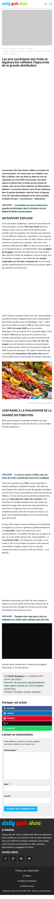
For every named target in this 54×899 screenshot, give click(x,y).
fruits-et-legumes (36, 685)
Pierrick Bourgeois (15, 676)
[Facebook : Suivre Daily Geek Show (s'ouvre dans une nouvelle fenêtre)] (5, 858)
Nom (7, 784)
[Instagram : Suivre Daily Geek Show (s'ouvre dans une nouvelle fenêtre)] (13, 858)
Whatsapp (11, 728)
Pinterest (11, 718)
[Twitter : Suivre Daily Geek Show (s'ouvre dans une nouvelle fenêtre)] (29, 858)
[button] (50, 4)
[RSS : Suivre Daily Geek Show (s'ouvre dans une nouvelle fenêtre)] (21, 858)
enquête (20, 685)
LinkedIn (10, 713)
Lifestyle (27, 692)
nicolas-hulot (9, 689)
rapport (13, 685)
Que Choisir (16, 679)
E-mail (7, 796)
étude (6, 685)
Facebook (11, 708)
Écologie (18, 692)
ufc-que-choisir (20, 682)
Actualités (36, 692)
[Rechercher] (45, 4)
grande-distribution (36, 682)
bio (26, 685)
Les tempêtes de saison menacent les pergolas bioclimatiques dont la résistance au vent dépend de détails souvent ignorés (25, 208)
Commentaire (10, 750)
